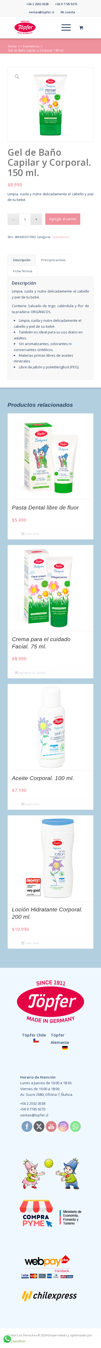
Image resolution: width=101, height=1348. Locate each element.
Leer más (32, 534)
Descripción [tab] (21, 260)
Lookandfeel (17, 1341)
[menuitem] (37, 4)
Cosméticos (60, 237)
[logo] (42, 27)
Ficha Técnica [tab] (22, 271)
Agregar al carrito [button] (32, 673)
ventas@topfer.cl (41, 12)
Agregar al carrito (62, 219)
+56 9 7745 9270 (66, 4)
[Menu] (63, 27)
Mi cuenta (68, 12)
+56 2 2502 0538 (37, 4)
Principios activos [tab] (53, 260)
